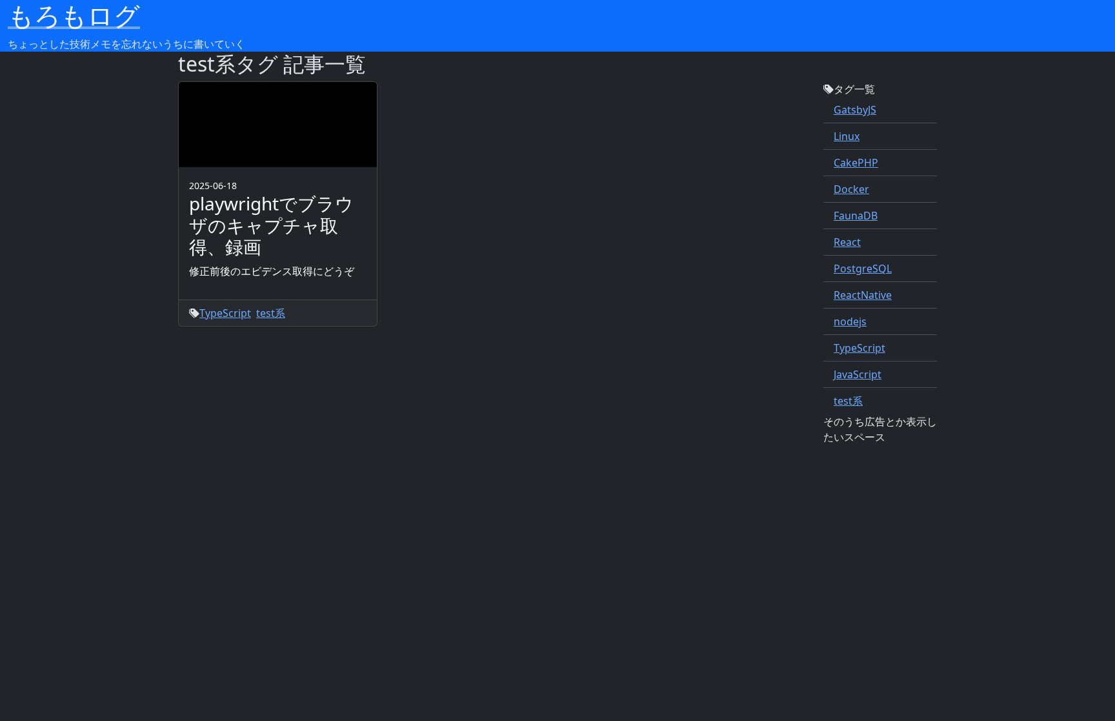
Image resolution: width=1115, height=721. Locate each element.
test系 (848, 401)
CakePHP (856, 163)
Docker (851, 189)
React (847, 242)
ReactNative (863, 295)
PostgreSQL (863, 268)
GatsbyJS (855, 110)
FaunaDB (856, 215)
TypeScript (859, 348)
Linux (846, 136)
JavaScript (857, 374)
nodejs (850, 321)
